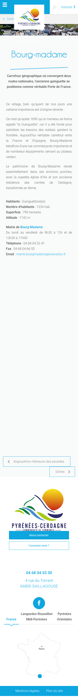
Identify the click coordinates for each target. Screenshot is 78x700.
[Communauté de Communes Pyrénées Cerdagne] (25, 7)
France (11, 619)
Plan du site (54, 691)
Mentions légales (27, 691)
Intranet (67, 7)
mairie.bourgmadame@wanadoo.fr (41, 254)
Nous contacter (39, 535)
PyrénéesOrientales (64, 616)
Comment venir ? (39, 545)
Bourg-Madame (31, 227)
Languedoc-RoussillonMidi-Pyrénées (37, 616)
